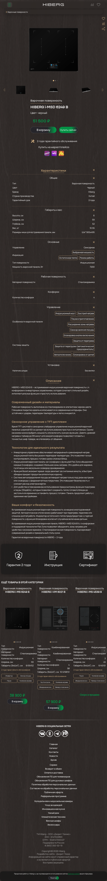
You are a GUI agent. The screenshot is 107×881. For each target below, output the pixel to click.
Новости (53, 756)
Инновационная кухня (53, 809)
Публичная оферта (53, 792)
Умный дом (53, 812)
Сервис (53, 764)
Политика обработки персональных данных (54, 784)
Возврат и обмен (53, 768)
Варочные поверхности (18, 12)
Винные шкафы (53, 820)
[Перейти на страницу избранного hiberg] (98, 4)
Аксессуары (53, 824)
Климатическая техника (53, 816)
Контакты (53, 752)
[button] (53, 80)
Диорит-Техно (63, 854)
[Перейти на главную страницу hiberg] (53, 4)
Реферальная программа (53, 796)
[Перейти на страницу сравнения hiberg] (92, 4)
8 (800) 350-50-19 (53, 845)
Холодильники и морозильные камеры (53, 801)
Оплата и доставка (53, 772)
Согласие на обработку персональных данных (53, 788)
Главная (53, 744)
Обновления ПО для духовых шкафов (53, 780)
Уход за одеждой (53, 805)
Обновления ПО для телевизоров (53, 776)
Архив (53, 759)
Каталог (53, 748)
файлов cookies (73, 874)
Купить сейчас (68, 129)
